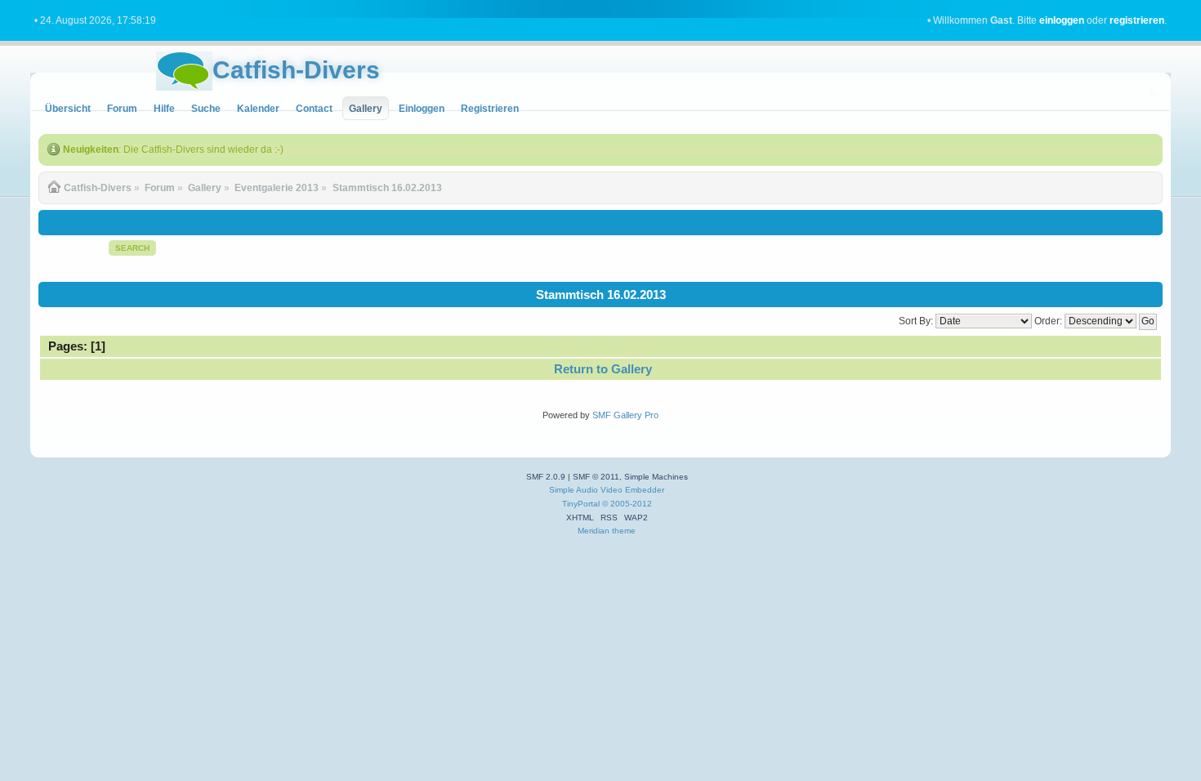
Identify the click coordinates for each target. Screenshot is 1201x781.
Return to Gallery (603, 369)
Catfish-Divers (296, 69)
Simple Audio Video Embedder (606, 489)
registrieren (1136, 20)
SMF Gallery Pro (625, 415)
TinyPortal (581, 503)
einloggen (1061, 20)
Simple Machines (656, 476)
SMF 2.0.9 (545, 476)
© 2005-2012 (627, 503)
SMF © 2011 (596, 476)
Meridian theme (607, 530)
